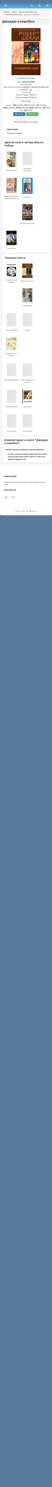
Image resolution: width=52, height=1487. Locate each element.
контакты (19, 482)
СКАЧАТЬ (20, 114)
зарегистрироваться (17, 459)
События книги (25, 101)
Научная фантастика (14, 14)
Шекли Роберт (28, 82)
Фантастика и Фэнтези (28, 12)
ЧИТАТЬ (33, 114)
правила (36, 482)
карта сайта (28, 482)
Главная (6, 12)
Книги (14, 12)
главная (6, 482)
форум (13, 482)
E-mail (12, 497)
